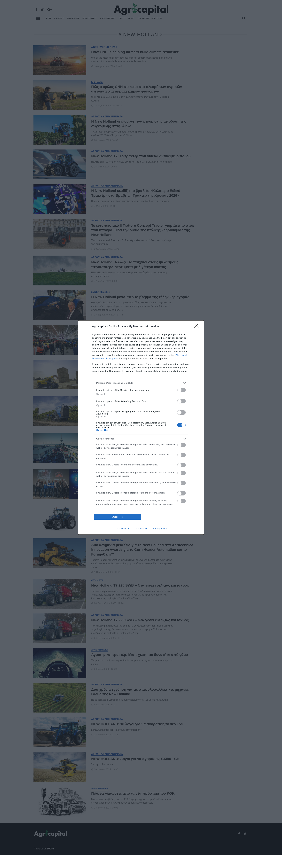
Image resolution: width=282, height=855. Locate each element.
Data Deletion (123, 528)
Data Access (141, 528)
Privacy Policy (159, 528)
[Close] (197, 327)
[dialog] (141, 427)
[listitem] (141, 382)
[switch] (181, 390)
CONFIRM (117, 517)
